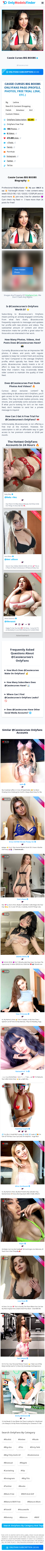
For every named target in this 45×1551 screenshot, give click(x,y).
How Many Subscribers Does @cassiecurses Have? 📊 (20, 684)
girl (31, 110)
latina (16, 102)
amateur (20, 110)
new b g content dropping (18, 106)
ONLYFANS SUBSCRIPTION (24, 72)
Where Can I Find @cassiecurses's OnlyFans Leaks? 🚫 (21, 697)
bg (7, 102)
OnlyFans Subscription (20, 119)
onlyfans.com (31, 295)
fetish (8, 110)
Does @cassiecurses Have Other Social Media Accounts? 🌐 (22, 711)
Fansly (10, 147)
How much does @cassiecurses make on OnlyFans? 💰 (21, 672)
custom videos (12, 114)
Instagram (11, 156)
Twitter (10, 161)
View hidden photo (19, 271)
